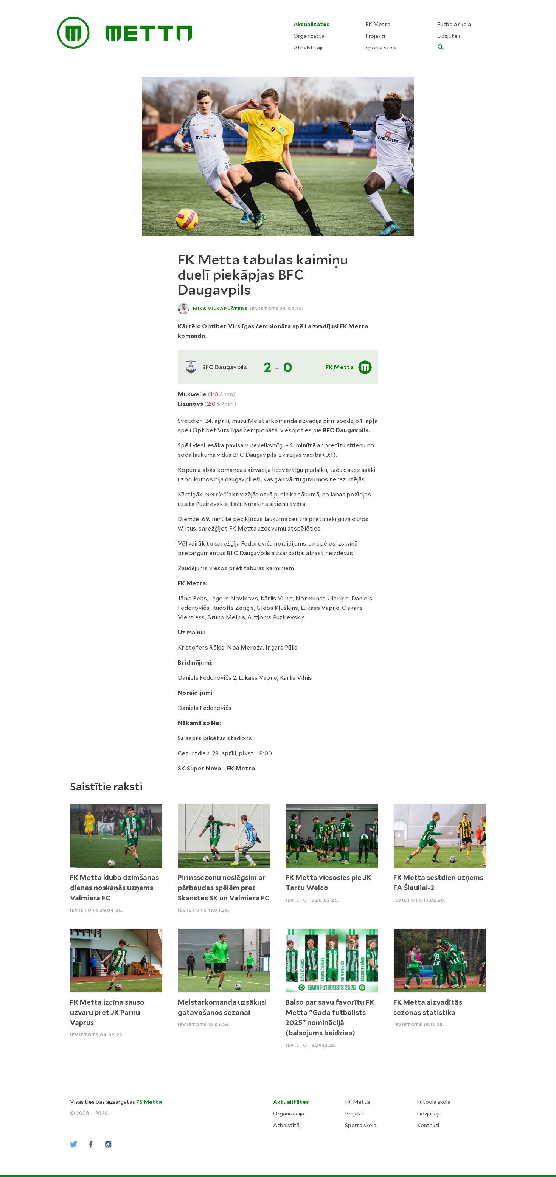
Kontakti (428, 1125)
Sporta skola (381, 48)
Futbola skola (454, 24)
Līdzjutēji (448, 36)
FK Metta (377, 24)
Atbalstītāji (308, 48)
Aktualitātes (311, 24)
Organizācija (309, 36)
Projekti (375, 36)
